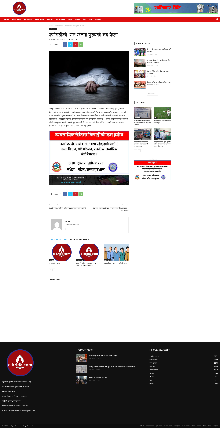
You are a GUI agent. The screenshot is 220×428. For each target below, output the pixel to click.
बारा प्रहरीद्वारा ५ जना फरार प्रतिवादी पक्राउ (115, 263)
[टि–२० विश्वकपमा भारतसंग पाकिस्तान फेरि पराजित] (140, 52)
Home (51, 26)
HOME (6, 19)
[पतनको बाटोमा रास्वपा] (61, 252)
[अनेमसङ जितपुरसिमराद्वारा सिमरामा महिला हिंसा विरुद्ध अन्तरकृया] (140, 63)
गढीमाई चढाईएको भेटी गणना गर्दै (98, 377)
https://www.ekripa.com (72, 224)
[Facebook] (65, 44)
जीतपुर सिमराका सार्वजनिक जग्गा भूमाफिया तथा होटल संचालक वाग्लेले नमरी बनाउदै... (112, 366)
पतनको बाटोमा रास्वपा (54, 263)
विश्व (84, 19)
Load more (151, 94)
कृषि (155, 117)
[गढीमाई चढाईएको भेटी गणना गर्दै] (81, 380)
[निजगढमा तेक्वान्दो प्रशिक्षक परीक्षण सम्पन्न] (140, 85)
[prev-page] (50, 270)
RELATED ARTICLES (59, 240)
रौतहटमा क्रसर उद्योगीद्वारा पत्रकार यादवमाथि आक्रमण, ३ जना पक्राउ (111, 209)
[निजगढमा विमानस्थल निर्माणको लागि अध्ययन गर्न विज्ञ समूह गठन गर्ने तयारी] (142, 113)
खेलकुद (70, 19)
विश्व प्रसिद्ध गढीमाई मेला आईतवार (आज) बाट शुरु (103, 355)
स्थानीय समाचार (39, 19)
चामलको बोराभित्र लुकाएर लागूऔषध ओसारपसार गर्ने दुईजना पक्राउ (141, 144)
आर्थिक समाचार (60, 19)
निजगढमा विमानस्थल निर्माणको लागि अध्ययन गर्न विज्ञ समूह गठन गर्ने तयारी (142, 122)
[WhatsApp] (80, 44)
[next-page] (53, 270)
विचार (90, 19)
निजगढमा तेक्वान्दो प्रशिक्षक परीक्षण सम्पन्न (159, 82)
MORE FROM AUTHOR (79, 240)
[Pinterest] (75, 44)
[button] (217, 20)
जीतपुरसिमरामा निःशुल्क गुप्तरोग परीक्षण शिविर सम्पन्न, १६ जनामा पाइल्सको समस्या (162, 144)
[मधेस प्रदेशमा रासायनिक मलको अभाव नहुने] (162, 113)
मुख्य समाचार (28, 19)
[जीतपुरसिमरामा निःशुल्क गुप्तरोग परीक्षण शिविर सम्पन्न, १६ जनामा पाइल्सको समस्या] (162, 134)
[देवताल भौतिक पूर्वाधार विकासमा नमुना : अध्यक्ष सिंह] (140, 74)
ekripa (53, 39)
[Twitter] (70, 44)
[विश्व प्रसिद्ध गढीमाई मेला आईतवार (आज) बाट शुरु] (81, 358)
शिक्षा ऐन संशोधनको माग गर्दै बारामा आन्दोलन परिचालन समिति (67, 208)
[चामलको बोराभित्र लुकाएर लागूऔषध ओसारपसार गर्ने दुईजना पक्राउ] (142, 134)
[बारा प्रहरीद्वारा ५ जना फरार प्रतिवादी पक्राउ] (116, 252)
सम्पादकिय (50, 19)
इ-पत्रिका (98, 19)
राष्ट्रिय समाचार (16, 19)
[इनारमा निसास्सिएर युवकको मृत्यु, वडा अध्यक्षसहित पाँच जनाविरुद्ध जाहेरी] (88, 252)
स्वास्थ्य (77, 19)
